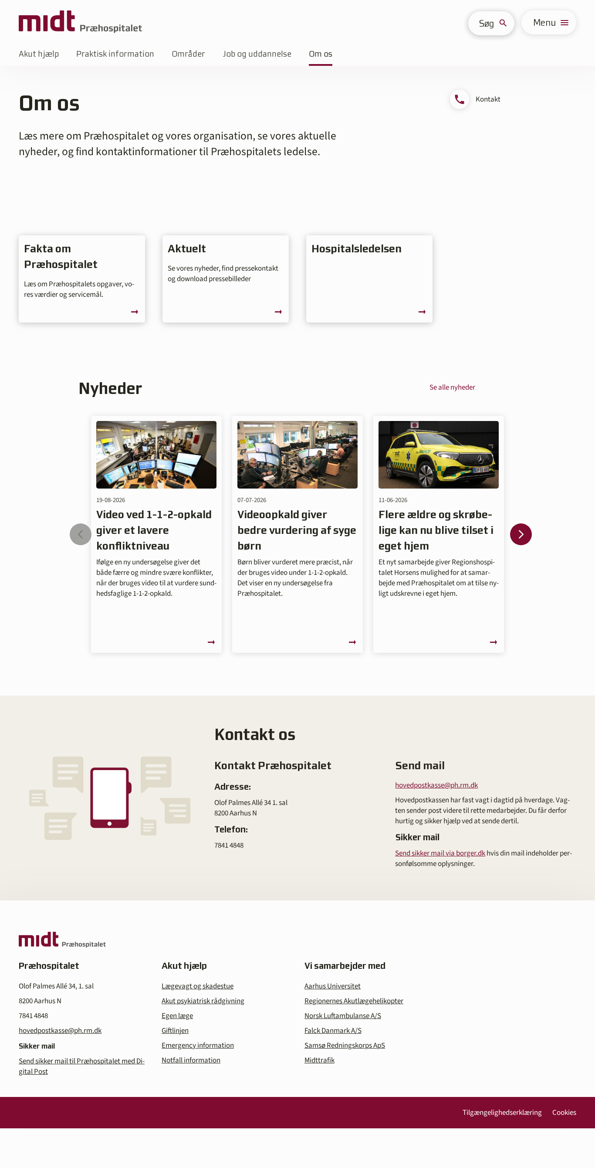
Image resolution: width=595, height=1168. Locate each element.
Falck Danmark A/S (333, 1030)
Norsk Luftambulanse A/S (342, 1016)
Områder (188, 54)
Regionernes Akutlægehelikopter (353, 1001)
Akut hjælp (39, 54)
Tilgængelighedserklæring (502, 1112)
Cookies (564, 1112)
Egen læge (177, 1016)
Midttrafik (319, 1060)
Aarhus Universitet (332, 986)
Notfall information (191, 1060)
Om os (320, 54)
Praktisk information (115, 54)
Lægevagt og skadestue (197, 986)
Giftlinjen (175, 1030)
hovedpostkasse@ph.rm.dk (436, 785)
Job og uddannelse (257, 54)
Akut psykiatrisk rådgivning (203, 1001)
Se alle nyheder (452, 387)
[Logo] (80, 22)
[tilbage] (80, 534)
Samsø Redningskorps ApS (344, 1045)
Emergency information (198, 1045)
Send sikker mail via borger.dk (440, 853)
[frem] (521, 534)
